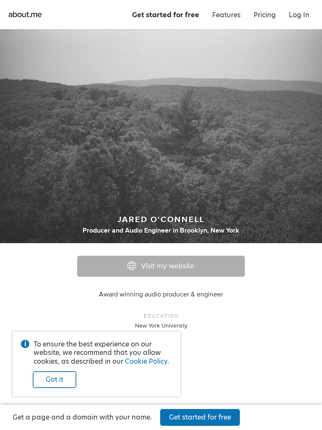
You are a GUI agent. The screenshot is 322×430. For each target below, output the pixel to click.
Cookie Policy (146, 361)
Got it (54, 379)
